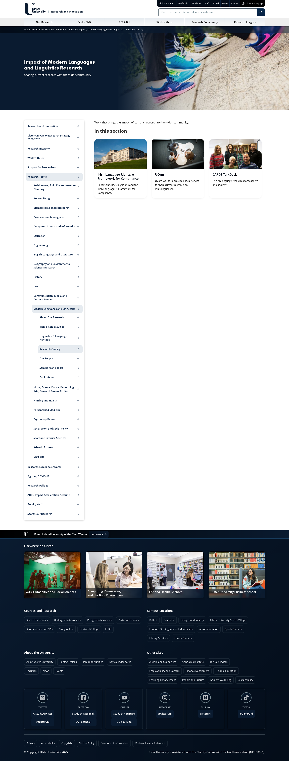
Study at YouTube (124, 713)
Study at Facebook (83, 713)
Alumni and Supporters (161, 661)
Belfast (152, 619)
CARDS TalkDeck (225, 174)
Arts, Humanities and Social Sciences (51, 592)
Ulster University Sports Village (228, 620)
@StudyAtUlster (42, 713)
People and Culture (192, 679)
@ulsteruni (245, 712)
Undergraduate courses (66, 619)
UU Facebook (83, 721)
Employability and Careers (163, 670)
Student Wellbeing (219, 679)
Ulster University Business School (233, 592)
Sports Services (232, 628)
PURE (108, 629)
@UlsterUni (40, 720)
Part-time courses (127, 619)
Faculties (31, 671)
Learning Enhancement (161, 679)
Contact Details (68, 662)
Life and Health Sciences (165, 592)
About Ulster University (39, 662)
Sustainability (244, 679)
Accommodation (207, 628)
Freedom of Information (114, 743)
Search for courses (37, 620)
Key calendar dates (120, 662)
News (44, 670)
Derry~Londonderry (191, 619)
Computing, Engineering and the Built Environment (106, 593)
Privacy (30, 743)
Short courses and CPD (38, 628)
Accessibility (48, 743)
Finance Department (196, 670)
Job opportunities (93, 662)
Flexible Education (224, 670)
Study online (65, 628)
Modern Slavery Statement (150, 743)
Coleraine (167, 619)
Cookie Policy (86, 743)
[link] (120, 168)
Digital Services (217, 661)
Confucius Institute (192, 661)
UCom (159, 174)
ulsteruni (205, 713)
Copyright (67, 743)
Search (261, 12)
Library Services (157, 637)
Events (58, 670)
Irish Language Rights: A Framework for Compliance (118, 176)
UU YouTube (124, 721)
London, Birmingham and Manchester (171, 629)
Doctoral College (88, 628)
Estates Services (182, 637)
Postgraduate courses (98, 619)
